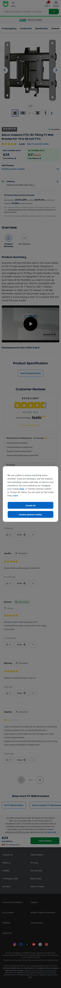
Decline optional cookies (30, 514)
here (22, 489)
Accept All (30, 505)
